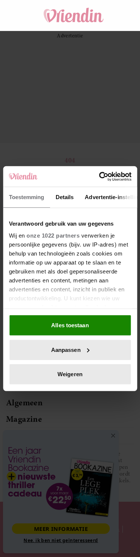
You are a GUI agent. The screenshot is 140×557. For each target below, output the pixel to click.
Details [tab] (64, 197)
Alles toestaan (69, 325)
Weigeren (70, 374)
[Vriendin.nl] (73, 15)
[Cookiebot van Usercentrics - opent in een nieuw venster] (99, 176)
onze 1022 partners (53, 235)
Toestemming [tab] (26, 197)
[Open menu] (18, 15)
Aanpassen (66, 349)
